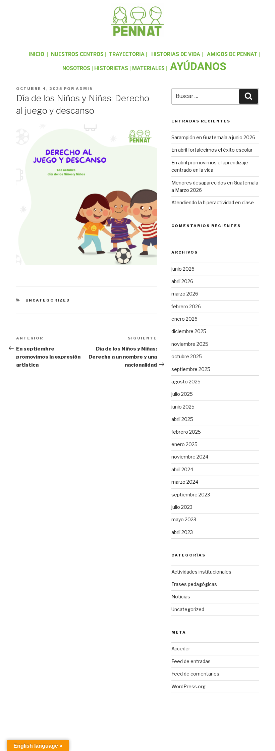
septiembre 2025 (190, 369)
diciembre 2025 (188, 331)
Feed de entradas (191, 661)
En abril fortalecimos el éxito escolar (212, 150)
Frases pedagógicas (194, 584)
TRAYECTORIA (127, 54)
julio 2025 (182, 394)
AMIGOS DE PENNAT (232, 54)
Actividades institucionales (201, 572)
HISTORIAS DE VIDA (175, 54)
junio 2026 (183, 269)
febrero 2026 (186, 306)
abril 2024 (182, 469)
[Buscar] (248, 96)
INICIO (36, 54)
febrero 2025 (186, 432)
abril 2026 (182, 281)
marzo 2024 (184, 482)
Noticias (180, 596)
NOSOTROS (76, 68)
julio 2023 (181, 507)
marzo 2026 (184, 294)
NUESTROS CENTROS (77, 54)
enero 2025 (184, 444)
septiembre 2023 (190, 494)
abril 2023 (182, 532)
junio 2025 (183, 407)
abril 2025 (182, 419)
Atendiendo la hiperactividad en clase (212, 202)
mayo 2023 (183, 519)
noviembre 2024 (189, 457)
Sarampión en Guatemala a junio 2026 (213, 137)
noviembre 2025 (189, 344)
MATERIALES (148, 68)
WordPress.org (188, 686)
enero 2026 (184, 319)
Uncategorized (47, 300)
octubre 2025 (186, 356)
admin (84, 88)
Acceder (180, 648)
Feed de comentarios (195, 674)
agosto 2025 (186, 381)
